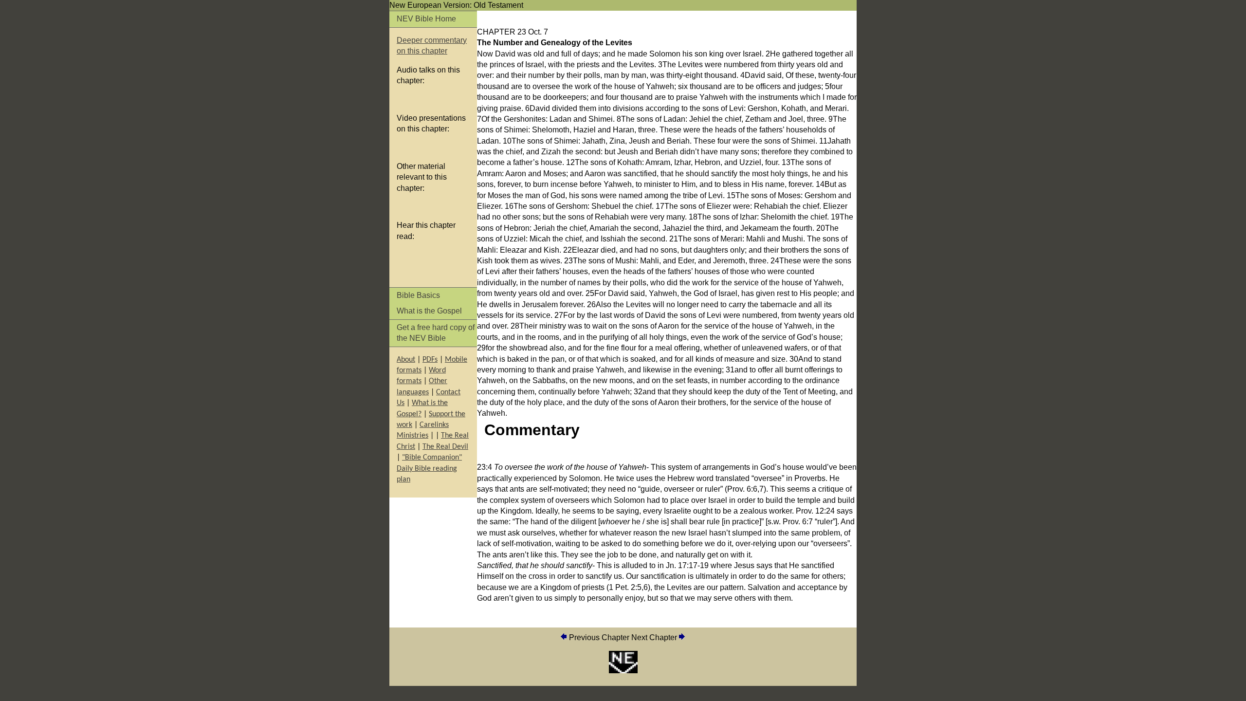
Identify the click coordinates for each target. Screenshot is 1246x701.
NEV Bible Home (426, 19)
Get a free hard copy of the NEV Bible (436, 332)
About (406, 360)
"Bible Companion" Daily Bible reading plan (429, 468)
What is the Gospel (429, 311)
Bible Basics (418, 295)
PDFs (430, 360)
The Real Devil (445, 447)
